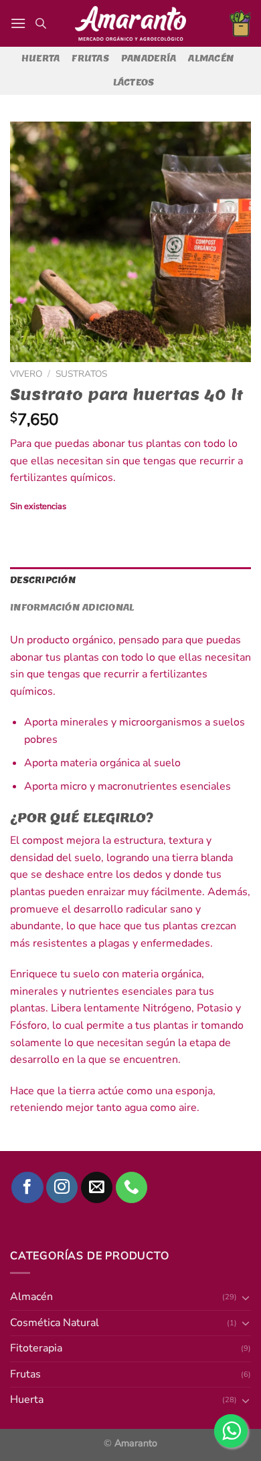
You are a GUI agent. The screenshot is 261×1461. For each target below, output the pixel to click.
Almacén (211, 58)
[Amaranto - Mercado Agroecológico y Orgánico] (130, 23)
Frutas (90, 58)
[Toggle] (245, 1400)
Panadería (148, 58)
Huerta (40, 58)
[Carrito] (240, 23)
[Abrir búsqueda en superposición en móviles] (40, 23)
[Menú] (18, 23)
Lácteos (134, 82)
